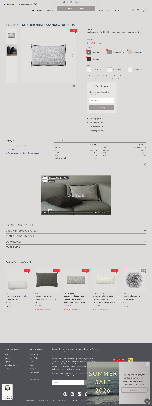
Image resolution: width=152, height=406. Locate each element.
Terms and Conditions (60, 400)
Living (16, 25)
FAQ (6, 354)
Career (32, 365)
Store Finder (34, 358)
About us (118, 10)
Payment (7, 361)
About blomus (34, 354)
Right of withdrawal (11, 365)
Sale (108, 10)
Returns (6, 358)
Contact (7, 369)
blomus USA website (76, 8)
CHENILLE (90, 29)
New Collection (36, 10)
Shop (8, 25)
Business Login (44, 400)
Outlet (32, 361)
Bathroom (50, 10)
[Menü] (11, 385)
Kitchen (100, 10)
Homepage (30, 400)
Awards (32, 376)
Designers (33, 369)
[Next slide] (73, 55)
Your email (94, 100)
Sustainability (34, 379)
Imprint (74, 400)
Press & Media (35, 372)
